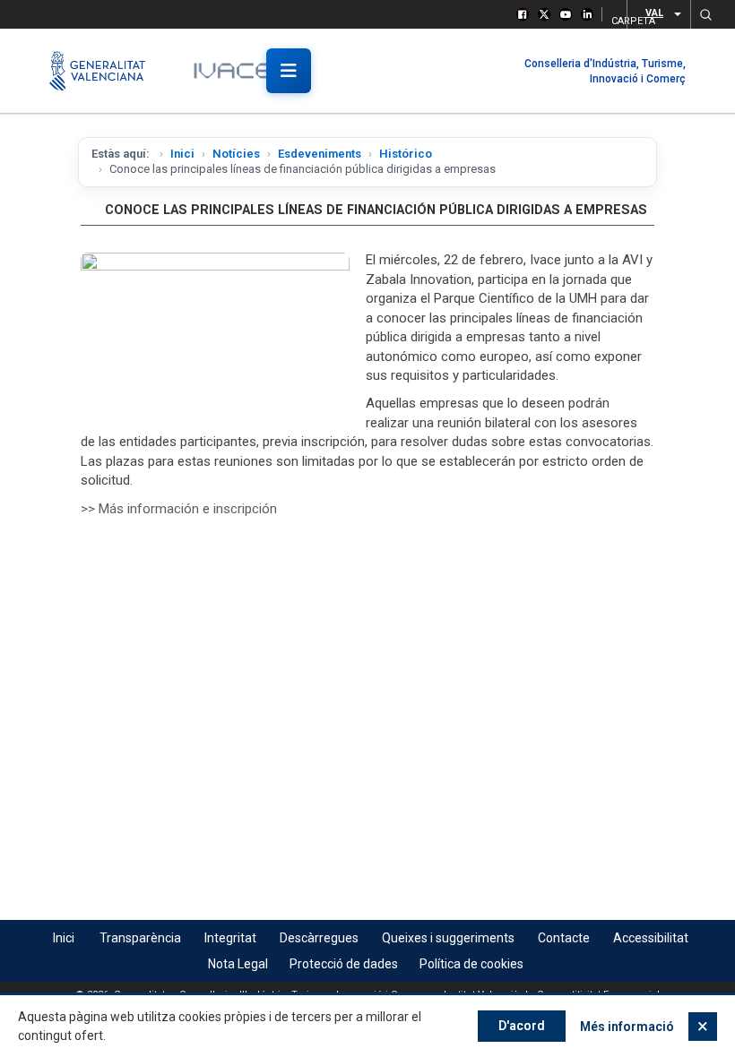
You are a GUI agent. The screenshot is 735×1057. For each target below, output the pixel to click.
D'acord (521, 1025)
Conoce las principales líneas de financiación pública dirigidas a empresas (376, 210)
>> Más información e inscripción (179, 509)
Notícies (236, 153)
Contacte (564, 938)
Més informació (627, 1026)
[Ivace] (244, 71)
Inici (182, 153)
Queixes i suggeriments (448, 938)
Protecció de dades (344, 964)
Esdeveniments (319, 153)
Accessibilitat (650, 938)
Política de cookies (471, 964)
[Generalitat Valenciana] (105, 70)
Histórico (405, 153)
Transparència (140, 938)
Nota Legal (238, 964)
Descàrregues (319, 938)
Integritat (230, 938)
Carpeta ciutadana (613, 18)
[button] (705, 14)
